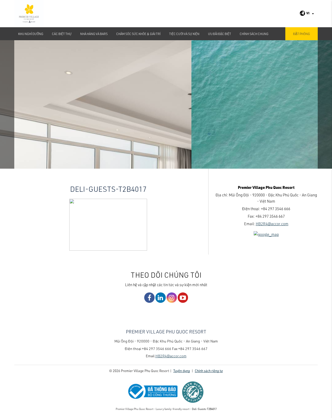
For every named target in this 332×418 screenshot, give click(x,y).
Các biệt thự (62, 34)
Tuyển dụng (181, 370)
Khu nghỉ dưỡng (30, 34)
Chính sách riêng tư (209, 370)
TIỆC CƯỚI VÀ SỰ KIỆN (184, 34)
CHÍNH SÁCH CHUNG (254, 34)
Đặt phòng (301, 34)
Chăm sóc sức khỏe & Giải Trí (138, 34)
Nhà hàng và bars (94, 34)
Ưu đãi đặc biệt (219, 34)
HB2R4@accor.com (272, 223)
